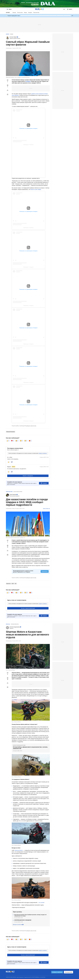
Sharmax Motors (19, 850)
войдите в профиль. (43, 453)
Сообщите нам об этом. (30, 425)
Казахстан (8, 583)
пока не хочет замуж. (36, 189)
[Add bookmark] (8, 94)
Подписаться (45, 571)
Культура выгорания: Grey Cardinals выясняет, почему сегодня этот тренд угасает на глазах (30, 915)
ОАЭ (13, 583)
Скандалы (30, 12)
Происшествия (36, 12)
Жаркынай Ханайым (10, 431)
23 (26, 592)
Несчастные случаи (17, 491)
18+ (15, 583)
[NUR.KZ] (39, 9)
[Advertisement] (39, 24)
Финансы (8, 624)
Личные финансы (15, 624)
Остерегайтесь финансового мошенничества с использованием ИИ (30, 747)
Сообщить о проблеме (57, 972)
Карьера (14, 12)
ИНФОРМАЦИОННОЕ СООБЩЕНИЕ (22, 920)
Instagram (28, 81)
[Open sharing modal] (7, 90)
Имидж (25, 12)
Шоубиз (8, 12)
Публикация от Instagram (28, 144)
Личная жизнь (20, 12)
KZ (64, 9)
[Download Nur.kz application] (39, 3)
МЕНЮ (10, 9)
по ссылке (41, 902)
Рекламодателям (68, 972)
